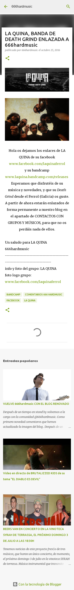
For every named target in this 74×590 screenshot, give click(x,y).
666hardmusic (22, 6)
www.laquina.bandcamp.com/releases (37, 177)
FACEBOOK (13, 300)
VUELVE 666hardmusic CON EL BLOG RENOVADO (36, 403)
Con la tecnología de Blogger (39, 584)
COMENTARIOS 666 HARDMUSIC (43, 294)
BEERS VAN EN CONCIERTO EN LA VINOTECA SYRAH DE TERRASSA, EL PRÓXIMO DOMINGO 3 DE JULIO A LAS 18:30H (35, 534)
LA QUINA (29, 300)
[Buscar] (68, 6)
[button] (7, 58)
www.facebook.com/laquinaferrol (37, 164)
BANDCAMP (13, 294)
